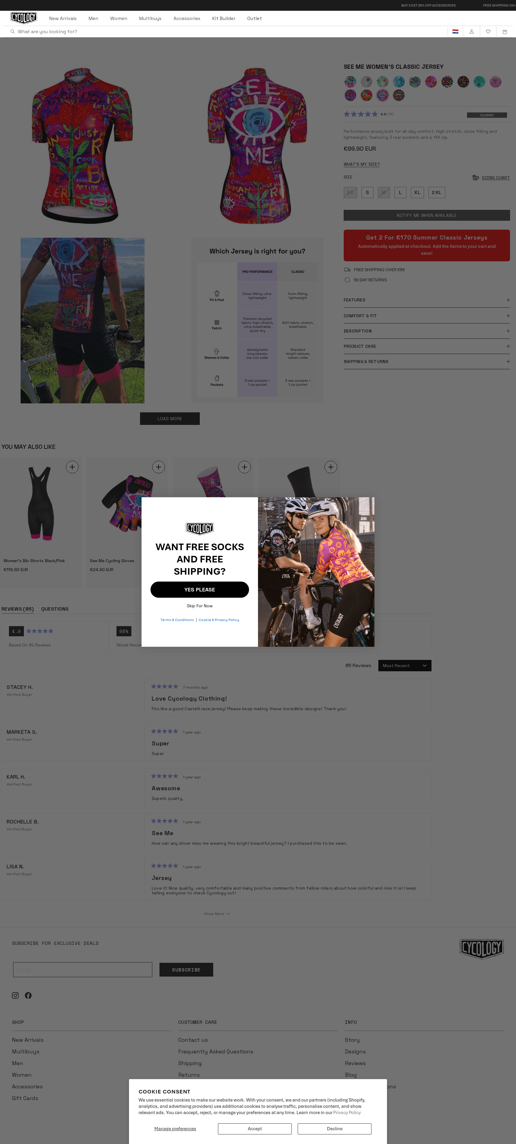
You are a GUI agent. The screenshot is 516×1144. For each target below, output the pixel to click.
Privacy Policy (347, 1113)
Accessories (186, 18)
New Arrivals (63, 18)
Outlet (254, 18)
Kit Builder (223, 18)
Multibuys (150, 18)
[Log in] (471, 32)
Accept (255, 1129)
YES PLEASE (200, 589)
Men (93, 18)
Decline (335, 1129)
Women (118, 18)
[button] (504, 32)
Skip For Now (200, 604)
